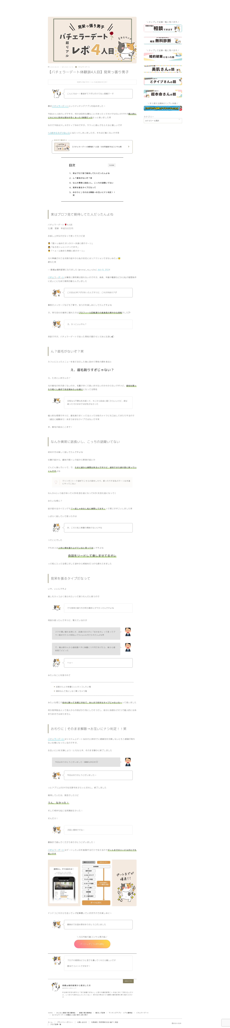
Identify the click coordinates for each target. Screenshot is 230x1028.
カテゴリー (149, 116)
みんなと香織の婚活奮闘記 (65, 1013)
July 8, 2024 (104, 269)
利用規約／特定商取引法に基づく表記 (104, 1022)
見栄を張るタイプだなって (84, 187)
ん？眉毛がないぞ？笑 (82, 178)
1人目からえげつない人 (59, 133)
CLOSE (111, 165)
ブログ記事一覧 (55, 1024)
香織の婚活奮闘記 (85, 1013)
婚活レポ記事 (100, 1013)
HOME (50, 1013)
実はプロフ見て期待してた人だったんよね (91, 173)
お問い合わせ (82, 1022)
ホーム (50, 1022)
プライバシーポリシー (65, 1022)
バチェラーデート (84, 67)
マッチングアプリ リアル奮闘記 (120, 1013)
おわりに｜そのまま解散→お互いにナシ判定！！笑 (94, 193)
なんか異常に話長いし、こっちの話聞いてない (93, 183)
